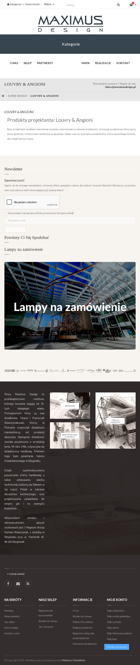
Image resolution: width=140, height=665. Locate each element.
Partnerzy (45, 63)
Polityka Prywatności (83, 622)
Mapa (86, 63)
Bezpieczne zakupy (48, 621)
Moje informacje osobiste (119, 633)
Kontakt (123, 63)
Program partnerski (82, 627)
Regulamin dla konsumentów (46, 613)
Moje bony (112, 639)
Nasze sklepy (11, 627)
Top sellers (9, 622)
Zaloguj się (15, 4)
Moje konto (117, 600)
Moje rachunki (114, 622)
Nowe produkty (12, 616)
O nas (14, 63)
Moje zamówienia (115, 610)
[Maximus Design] (70, 24)
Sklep (28, 63)
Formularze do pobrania (85, 643)
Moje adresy (113, 627)
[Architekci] (70, 405)
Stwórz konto (32, 4)
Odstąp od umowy (117, 646)
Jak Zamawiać (46, 626)
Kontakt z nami (12, 633)
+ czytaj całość (15, 573)
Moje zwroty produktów (118, 616)
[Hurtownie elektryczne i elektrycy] (70, 435)
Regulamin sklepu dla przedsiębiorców (83, 636)
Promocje (8, 610)
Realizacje (103, 63)
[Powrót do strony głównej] (3, 96)
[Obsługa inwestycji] (116, 420)
